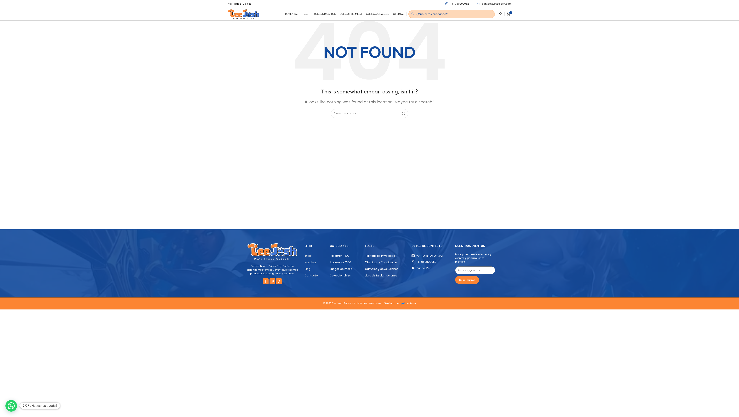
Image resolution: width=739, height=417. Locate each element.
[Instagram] (272, 281)
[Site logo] (244, 13)
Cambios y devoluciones (381, 269)
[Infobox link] (457, 4)
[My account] (500, 14)
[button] (11, 406)
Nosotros (310, 262)
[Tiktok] (279, 281)
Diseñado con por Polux (400, 303)
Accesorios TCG (340, 262)
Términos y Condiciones (381, 262)
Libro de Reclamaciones (381, 275)
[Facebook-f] (266, 281)
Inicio (308, 256)
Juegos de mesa (341, 269)
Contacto (311, 275)
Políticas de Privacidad (380, 256)
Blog (307, 269)
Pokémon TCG (339, 256)
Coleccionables (340, 275)
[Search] (403, 113)
